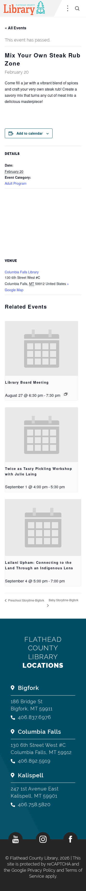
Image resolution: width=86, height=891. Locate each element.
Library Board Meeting (27, 382)
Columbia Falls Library (22, 272)
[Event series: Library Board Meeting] (65, 394)
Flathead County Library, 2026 (40, 857)
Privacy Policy (41, 870)
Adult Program (16, 183)
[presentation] (41, 348)
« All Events (15, 28)
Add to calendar (29, 133)
